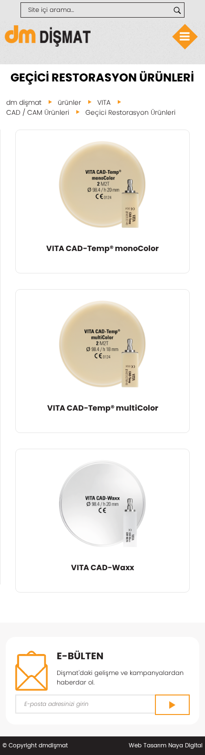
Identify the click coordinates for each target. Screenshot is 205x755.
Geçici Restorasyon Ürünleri (130, 112)
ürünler (69, 102)
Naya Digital (185, 745)
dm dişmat (23, 102)
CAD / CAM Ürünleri (37, 112)
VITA (104, 102)
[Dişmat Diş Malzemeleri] (48, 44)
